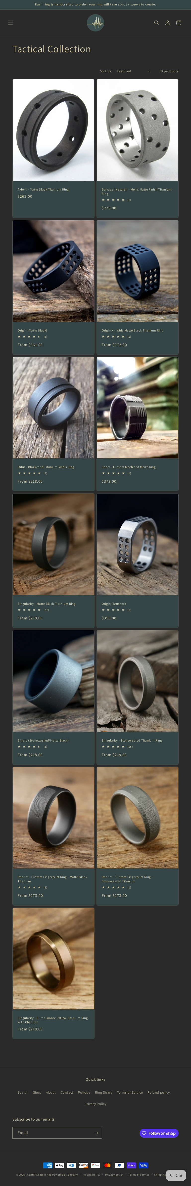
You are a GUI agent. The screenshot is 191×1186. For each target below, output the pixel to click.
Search (23, 1092)
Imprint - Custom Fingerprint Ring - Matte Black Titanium (52, 879)
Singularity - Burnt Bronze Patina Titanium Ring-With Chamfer (53, 1020)
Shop (37, 1092)
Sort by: (106, 71)
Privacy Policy (95, 1104)
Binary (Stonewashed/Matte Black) (43, 741)
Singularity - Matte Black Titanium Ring (47, 604)
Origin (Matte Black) (32, 330)
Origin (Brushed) (114, 604)
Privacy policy (114, 1174)
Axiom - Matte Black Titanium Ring (43, 190)
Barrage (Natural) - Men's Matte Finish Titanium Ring (137, 192)
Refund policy (158, 1092)
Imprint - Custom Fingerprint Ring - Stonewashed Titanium (127, 879)
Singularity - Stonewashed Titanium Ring (132, 741)
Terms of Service (130, 1092)
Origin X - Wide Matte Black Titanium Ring (133, 330)
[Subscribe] (96, 1133)
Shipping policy (164, 1174)
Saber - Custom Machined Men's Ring (129, 467)
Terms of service (138, 1174)
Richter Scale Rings (38, 1174)
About (51, 1092)
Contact (67, 1092)
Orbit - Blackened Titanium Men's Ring (46, 467)
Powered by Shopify (65, 1174)
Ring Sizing (103, 1092)
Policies (84, 1092)
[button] (10, 22)
